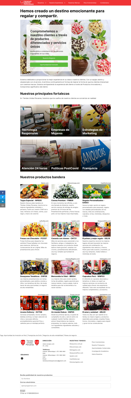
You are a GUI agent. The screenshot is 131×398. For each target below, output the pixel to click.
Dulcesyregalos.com (76, 362)
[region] (65, 48)
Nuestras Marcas (74, 3)
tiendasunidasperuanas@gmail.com (54, 361)
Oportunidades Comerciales (101, 348)
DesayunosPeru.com (76, 353)
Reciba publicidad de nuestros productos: (36, 375)
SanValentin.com (105, 295)
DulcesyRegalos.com (73, 259)
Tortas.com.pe (75, 295)
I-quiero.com (75, 221)
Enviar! (22, 391)
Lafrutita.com (43, 221)
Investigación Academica (100, 351)
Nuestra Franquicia (98, 345)
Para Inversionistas (90, 3)
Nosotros (41, 3)
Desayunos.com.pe (42, 259)
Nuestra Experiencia (56, 3)
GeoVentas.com (43, 295)
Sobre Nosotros (97, 354)
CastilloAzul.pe (106, 183)
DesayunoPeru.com (104, 221)
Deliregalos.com (105, 259)
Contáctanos (104, 3)
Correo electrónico (27, 382)
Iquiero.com (74, 356)
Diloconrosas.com (74, 183)
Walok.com (44, 183)
